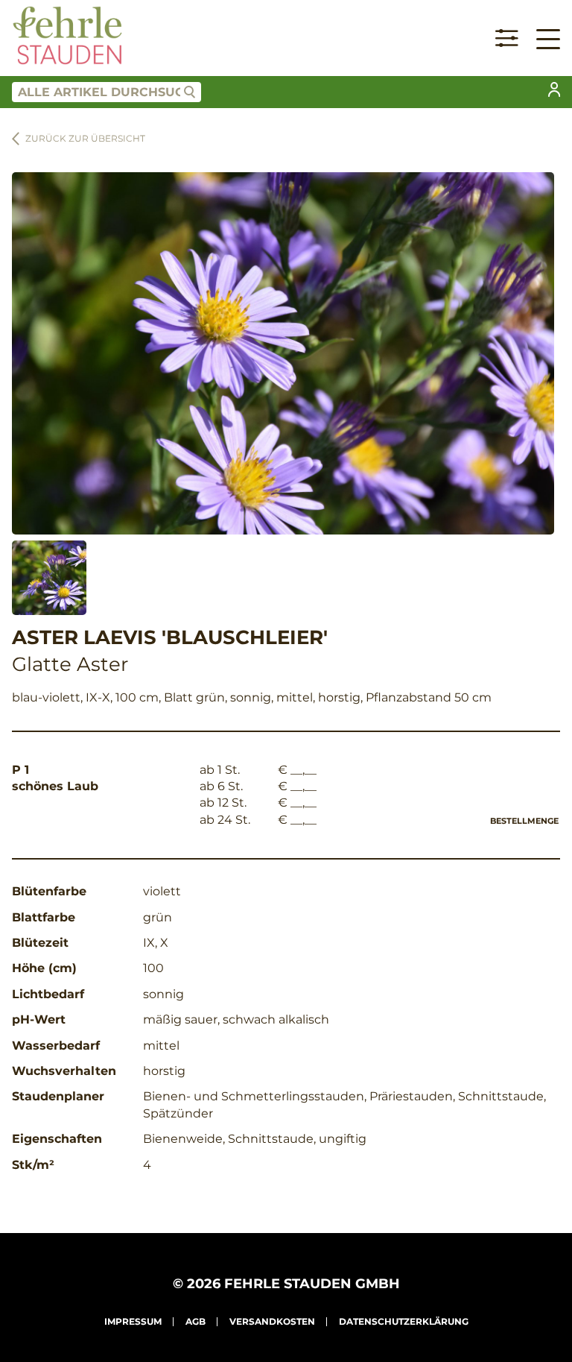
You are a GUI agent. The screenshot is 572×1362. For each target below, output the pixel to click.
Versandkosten (272, 1321)
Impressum (133, 1321)
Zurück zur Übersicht (85, 138)
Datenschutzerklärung (403, 1321)
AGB (195, 1321)
